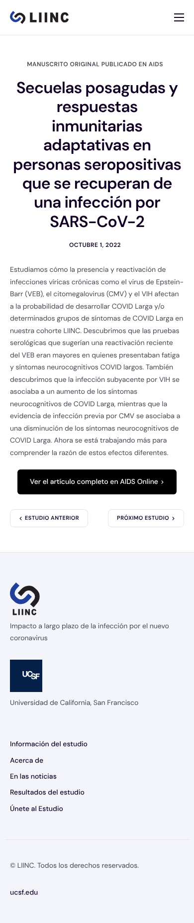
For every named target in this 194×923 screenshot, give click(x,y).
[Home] (39, 17)
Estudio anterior (52, 518)
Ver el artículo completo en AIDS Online (94, 481)
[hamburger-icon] (179, 17)
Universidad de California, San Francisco (74, 702)
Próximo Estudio (143, 518)
